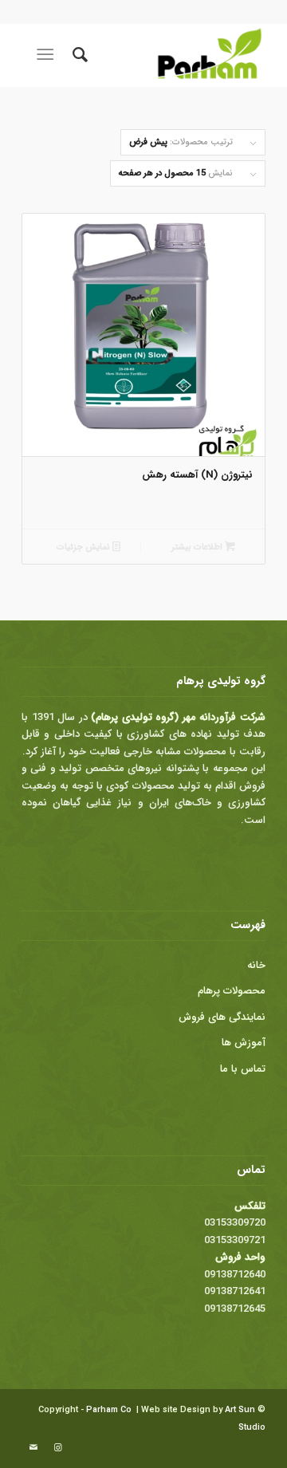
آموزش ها (243, 1042)
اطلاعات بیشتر (198, 547)
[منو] (48, 55)
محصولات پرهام (231, 990)
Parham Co (109, 1410)
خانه (256, 965)
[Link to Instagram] (57, 1448)
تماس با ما (242, 1069)
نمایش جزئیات (84, 547)
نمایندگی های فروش (222, 1017)
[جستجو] (78, 55)
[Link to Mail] (33, 1448)
